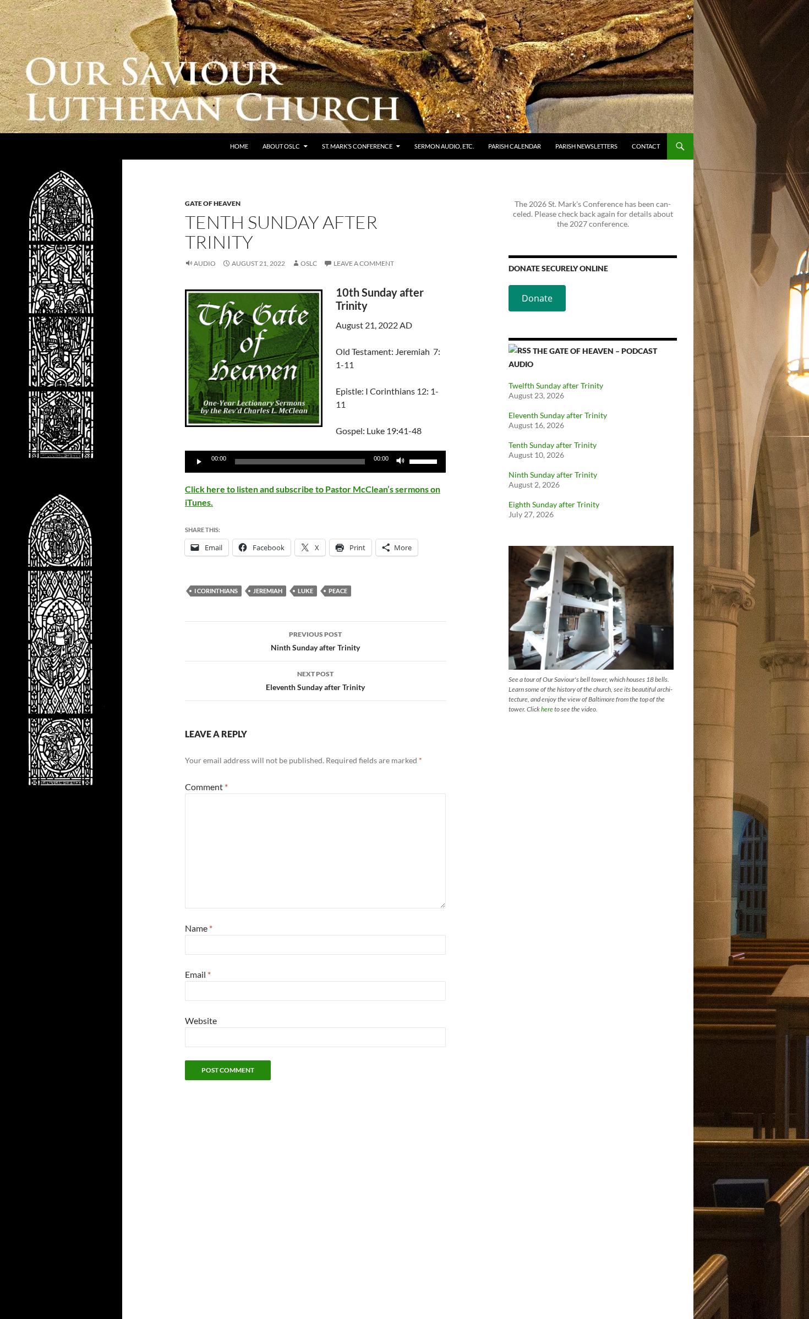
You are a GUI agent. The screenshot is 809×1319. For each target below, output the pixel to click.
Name (198, 928)
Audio (205, 263)
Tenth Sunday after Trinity (553, 445)
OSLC (308, 263)
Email (198, 974)
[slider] (424, 460)
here (547, 709)
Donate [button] (537, 298)
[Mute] (400, 461)
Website (201, 1020)
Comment (206, 786)
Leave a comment (364, 263)
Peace (338, 590)
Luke (305, 590)
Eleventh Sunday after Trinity (315, 681)
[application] (315, 462)
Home (239, 146)
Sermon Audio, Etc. (444, 146)
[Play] (199, 461)
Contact (646, 146)
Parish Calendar (514, 146)
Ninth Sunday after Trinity (315, 641)
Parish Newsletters (586, 146)
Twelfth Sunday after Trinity (556, 385)
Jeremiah (267, 590)
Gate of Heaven (212, 203)
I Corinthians (216, 590)
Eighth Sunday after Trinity (554, 504)
